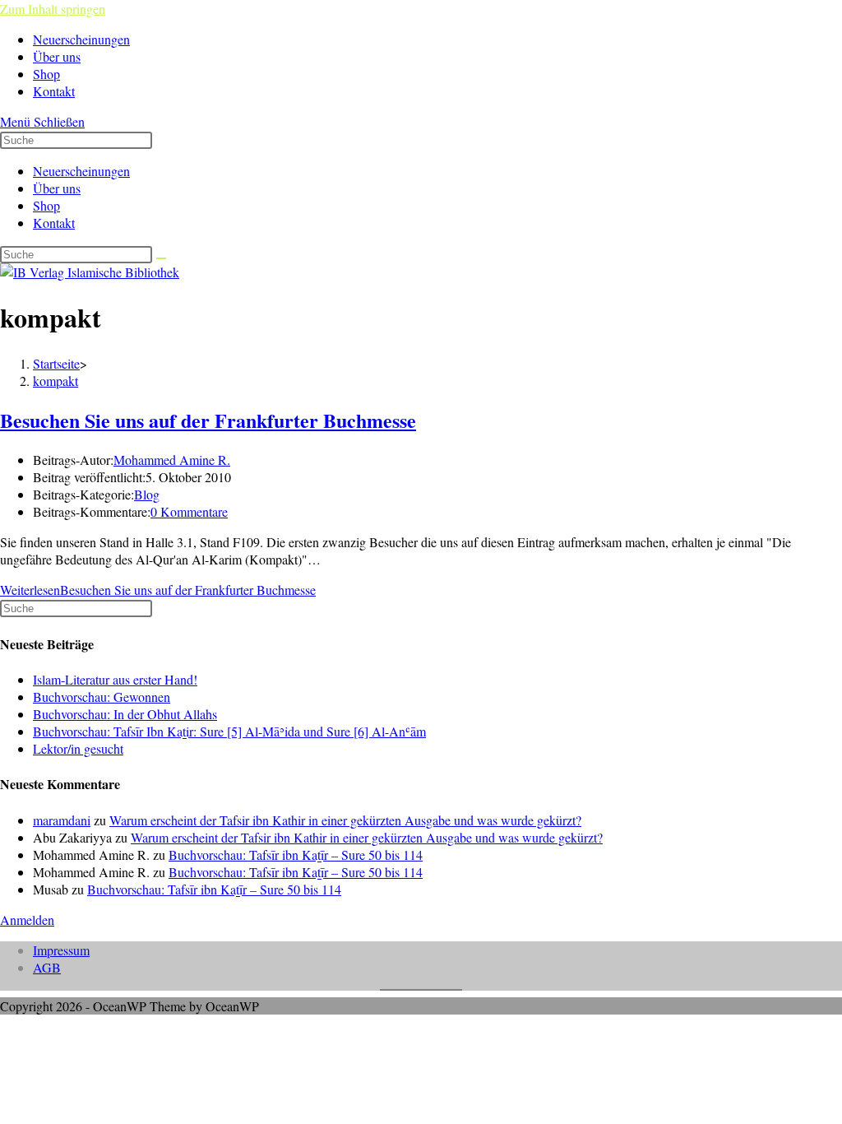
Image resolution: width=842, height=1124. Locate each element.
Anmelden (27, 919)
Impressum (61, 950)
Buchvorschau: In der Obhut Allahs (125, 713)
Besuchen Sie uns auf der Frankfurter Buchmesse (208, 420)
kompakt (55, 380)
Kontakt (54, 222)
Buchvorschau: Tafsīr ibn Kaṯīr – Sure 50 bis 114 (296, 854)
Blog (147, 494)
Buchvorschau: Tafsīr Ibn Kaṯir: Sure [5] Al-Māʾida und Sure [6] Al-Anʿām (229, 731)
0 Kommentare (189, 511)
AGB (47, 967)
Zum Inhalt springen (52, 8)
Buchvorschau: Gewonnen (101, 696)
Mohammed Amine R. (171, 459)
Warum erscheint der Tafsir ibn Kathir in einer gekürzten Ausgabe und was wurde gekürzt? (345, 820)
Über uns (57, 188)
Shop (46, 205)
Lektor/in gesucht (78, 748)
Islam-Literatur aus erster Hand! (115, 679)
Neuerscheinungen (81, 170)
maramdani (61, 820)
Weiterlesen (158, 589)
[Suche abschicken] (161, 258)
